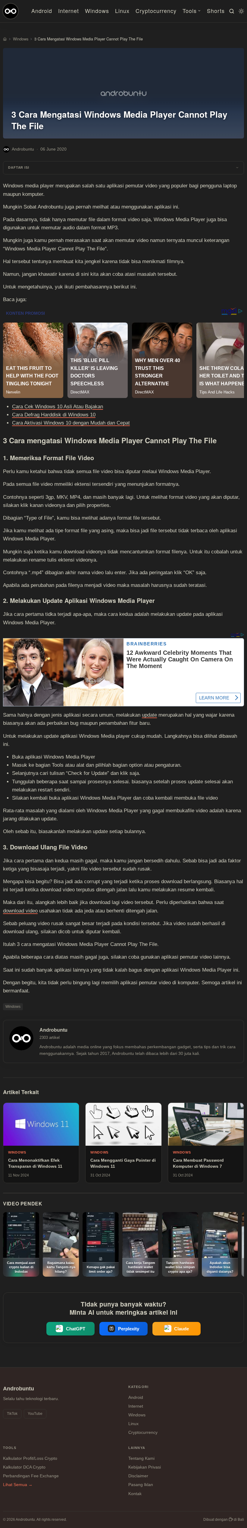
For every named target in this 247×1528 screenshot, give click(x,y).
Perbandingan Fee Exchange (31, 1475)
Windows (97, 10)
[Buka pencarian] (230, 11)
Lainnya (136, 1448)
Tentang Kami (141, 1458)
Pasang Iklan (140, 1484)
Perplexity (128, 1328)
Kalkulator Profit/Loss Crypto (30, 1458)
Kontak (135, 1493)
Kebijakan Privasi (144, 1467)
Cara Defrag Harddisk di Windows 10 (53, 415)
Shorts (216, 10)
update (149, 715)
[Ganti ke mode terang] (240, 11)
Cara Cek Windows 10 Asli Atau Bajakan (57, 406)
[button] (123, 167)
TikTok (12, 1414)
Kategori (138, 1387)
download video (20, 911)
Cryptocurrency (156, 10)
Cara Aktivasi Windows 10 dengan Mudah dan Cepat (71, 423)
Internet (68, 10)
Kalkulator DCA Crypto (24, 1467)
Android (41, 10)
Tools (190, 10)
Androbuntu (23, 149)
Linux (122, 10)
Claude (181, 1328)
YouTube (35, 1414)
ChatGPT (75, 1328)
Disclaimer (138, 1475)
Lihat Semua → (18, 1484)
